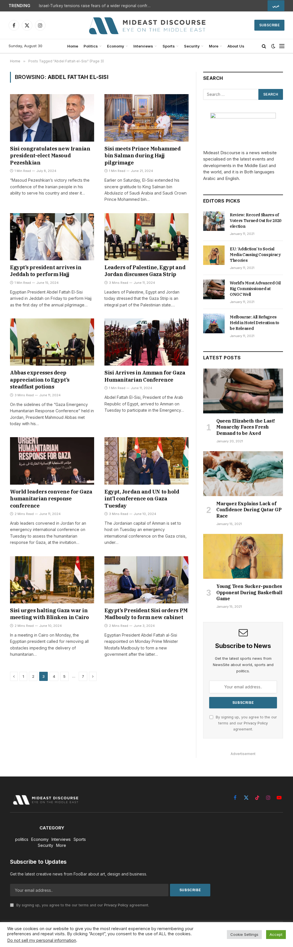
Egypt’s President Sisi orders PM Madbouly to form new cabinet (146, 614)
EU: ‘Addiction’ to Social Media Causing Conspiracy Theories (255, 254)
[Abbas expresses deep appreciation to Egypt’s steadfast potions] (52, 342)
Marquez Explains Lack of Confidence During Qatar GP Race (249, 510)
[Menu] (281, 46)
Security (192, 46)
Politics (91, 46)
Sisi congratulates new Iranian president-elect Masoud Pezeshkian (50, 155)
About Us (235, 46)
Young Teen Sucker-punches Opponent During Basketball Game (249, 592)
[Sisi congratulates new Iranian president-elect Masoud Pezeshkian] (52, 117)
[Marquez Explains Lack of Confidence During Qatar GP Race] (243, 473)
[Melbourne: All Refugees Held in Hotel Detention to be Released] (214, 323)
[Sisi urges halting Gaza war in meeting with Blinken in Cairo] (52, 579)
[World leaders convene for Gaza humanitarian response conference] (52, 460)
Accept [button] (276, 934)
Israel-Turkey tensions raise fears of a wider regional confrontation (96, 5)
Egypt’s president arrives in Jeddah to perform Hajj (45, 271)
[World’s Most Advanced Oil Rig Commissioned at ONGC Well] (214, 289)
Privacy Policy (256, 723)
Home (72, 46)
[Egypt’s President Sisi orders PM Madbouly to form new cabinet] (146, 579)
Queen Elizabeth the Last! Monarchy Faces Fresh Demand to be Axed (245, 427)
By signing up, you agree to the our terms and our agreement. (246, 723)
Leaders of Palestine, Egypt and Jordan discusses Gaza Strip (144, 271)
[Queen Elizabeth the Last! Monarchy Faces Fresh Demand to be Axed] (243, 391)
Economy (115, 46)
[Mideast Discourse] (146, 25)
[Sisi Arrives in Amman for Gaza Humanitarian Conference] (146, 342)
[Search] (264, 46)
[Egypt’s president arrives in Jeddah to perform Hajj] (52, 236)
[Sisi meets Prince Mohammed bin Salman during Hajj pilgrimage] (146, 117)
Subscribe (269, 25)
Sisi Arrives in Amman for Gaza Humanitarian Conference (144, 376)
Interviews (143, 46)
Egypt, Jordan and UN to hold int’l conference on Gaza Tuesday (141, 498)
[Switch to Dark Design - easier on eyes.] (273, 46)
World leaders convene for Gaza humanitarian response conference (51, 498)
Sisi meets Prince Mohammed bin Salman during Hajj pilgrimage (142, 155)
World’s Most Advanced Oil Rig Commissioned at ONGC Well (255, 288)
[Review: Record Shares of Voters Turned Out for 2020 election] (214, 221)
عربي (276, 6)
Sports (169, 46)
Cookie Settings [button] (244, 934)
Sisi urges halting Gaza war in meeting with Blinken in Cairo (49, 614)
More (213, 46)
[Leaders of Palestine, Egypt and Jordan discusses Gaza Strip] (146, 236)
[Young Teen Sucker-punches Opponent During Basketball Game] (243, 556)
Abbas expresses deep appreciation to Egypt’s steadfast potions (40, 379)
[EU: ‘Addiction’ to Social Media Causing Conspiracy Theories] (214, 255)
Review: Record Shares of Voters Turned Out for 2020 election (255, 220)
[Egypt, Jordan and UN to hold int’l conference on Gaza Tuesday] (146, 460)
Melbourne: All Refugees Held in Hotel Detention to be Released (254, 322)
